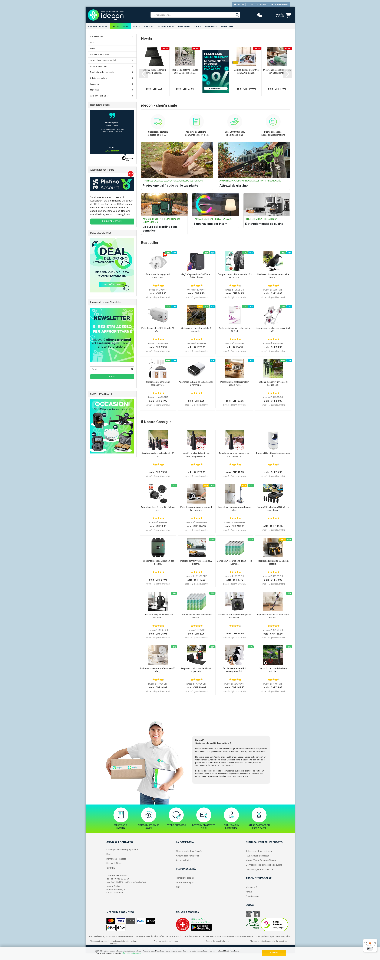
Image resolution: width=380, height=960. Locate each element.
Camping (148, 26)
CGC (178, 887)
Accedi (112, 377)
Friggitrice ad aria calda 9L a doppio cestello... (273, 562)
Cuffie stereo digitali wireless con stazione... (158, 616)
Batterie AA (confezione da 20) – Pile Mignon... (234, 562)
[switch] (370, 948)
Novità (249, 892)
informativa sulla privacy (131, 953)
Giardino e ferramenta (99, 54)
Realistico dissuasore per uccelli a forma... (273, 276)
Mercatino (183, 26)
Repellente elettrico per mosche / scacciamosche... (234, 455)
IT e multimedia (96, 37)
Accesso (263, 4)
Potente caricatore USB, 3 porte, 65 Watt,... (157, 329)
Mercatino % (251, 887)
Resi (108, 854)
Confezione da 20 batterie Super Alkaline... (196, 616)
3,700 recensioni (112, 151)
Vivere (92, 48)
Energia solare (166, 26)
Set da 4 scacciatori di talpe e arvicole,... (273, 670)
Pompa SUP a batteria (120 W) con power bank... (273, 508)
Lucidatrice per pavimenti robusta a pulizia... (234, 508)
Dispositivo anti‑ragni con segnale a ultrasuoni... (234, 616)
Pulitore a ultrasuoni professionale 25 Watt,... (157, 670)
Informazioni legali (185, 882)
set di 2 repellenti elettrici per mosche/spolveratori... (196, 455)
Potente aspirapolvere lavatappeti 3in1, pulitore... (196, 508)
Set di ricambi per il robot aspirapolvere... (158, 383)
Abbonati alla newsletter (187, 856)
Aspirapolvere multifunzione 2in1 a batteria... (273, 616)
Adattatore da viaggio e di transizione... (158, 276)
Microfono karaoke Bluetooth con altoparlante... (277, 71)
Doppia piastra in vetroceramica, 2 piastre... (196, 562)
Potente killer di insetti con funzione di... (273, 455)
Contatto (110, 868)
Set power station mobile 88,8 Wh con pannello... (196, 670)
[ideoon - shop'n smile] (117, 15)
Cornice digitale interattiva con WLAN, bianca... (246, 71)
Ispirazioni (227, 26)
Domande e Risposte (116, 859)
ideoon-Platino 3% (97, 26)
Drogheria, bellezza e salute (102, 72)
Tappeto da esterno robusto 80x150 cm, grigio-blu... (185, 71)
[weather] (259, 15)
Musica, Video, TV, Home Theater (261, 860)
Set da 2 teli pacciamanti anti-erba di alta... (154, 71)
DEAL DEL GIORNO (120, 26)
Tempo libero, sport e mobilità (103, 60)
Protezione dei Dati (185, 878)
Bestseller (211, 26)
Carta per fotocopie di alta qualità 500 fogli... (234, 329)
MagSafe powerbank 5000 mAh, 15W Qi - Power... (196, 276)
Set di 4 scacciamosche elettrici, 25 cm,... (158, 455)
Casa (92, 43)
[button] (143, 73)
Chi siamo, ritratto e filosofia (189, 851)
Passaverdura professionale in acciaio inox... (234, 383)
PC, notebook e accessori (257, 856)
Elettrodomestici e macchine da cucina (264, 865)
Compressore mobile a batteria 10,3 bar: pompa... (235, 276)
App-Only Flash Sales (99, 96)
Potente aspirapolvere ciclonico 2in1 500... (273, 329)
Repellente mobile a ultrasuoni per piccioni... (158, 562)
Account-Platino (183, 860)
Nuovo (197, 26)
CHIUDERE (274, 953)
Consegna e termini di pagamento (122, 849)
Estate (136, 26)
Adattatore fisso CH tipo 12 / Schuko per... (158, 508)
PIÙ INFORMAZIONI (112, 221)
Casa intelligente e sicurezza (259, 869)
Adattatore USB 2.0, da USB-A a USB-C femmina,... (196, 383)
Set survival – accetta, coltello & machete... (196, 329)
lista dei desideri (280, 4)
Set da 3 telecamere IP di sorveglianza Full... (234, 670)
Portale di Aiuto (113, 863)
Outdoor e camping (98, 66)
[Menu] (375, 941)
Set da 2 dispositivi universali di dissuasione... (273, 383)
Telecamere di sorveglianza (259, 851)
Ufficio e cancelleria (98, 78)
